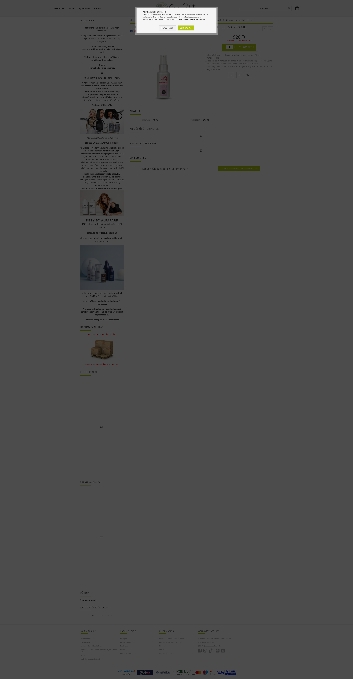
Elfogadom (186, 28)
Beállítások (167, 28)
